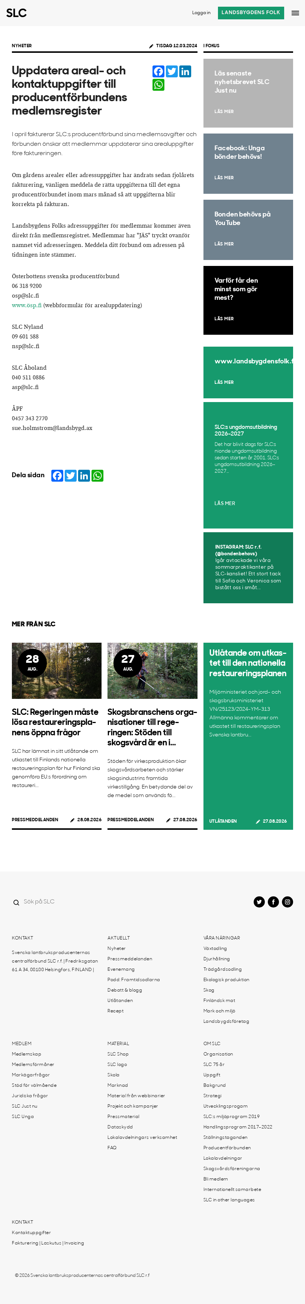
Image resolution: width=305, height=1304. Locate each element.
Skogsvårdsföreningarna (231, 1169)
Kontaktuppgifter (31, 1233)
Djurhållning (216, 959)
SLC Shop (118, 1054)
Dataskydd (120, 1127)
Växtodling (215, 949)
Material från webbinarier (136, 1096)
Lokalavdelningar (223, 1158)
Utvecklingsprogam (225, 1106)
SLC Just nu (25, 1106)
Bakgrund (214, 1085)
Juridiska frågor (30, 1096)
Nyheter (22, 46)
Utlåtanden (223, 821)
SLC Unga (23, 1117)
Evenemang (121, 969)
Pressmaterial (123, 1117)
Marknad (117, 1085)
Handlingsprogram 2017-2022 (238, 1127)
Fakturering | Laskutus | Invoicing (48, 1243)
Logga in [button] (201, 13)
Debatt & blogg (124, 990)
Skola (113, 1075)
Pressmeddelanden (35, 820)
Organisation (218, 1054)
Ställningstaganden (225, 1138)
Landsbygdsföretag (226, 1021)
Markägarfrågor (31, 1075)
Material (118, 1044)
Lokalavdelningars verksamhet (142, 1138)
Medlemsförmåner (33, 1065)
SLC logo (117, 1065)
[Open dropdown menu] (295, 13)
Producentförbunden (227, 1148)
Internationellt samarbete (232, 1190)
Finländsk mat (219, 1001)
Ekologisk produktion (226, 980)
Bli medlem (215, 1179)
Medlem (21, 1044)
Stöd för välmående (34, 1085)
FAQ (112, 1148)
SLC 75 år (214, 1065)
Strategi (212, 1096)
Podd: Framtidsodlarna (133, 980)
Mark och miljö (219, 1011)
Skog (209, 990)
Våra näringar (221, 938)
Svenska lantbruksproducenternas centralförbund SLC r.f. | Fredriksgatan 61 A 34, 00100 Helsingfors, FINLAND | (55, 961)
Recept (115, 1011)
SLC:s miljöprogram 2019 (231, 1117)
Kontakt (22, 938)
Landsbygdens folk (251, 13)
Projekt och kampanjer (132, 1106)
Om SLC (212, 1044)
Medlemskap (26, 1054)
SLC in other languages (229, 1200)
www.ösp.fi (27, 305)
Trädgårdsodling (222, 969)
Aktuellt (118, 938)
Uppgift (212, 1075)
